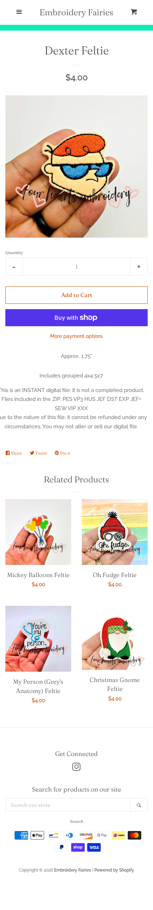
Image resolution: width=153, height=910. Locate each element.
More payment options (76, 336)
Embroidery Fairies (76, 12)
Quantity (14, 252)
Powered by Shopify (114, 870)
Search (76, 821)
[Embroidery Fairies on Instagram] (76, 768)
